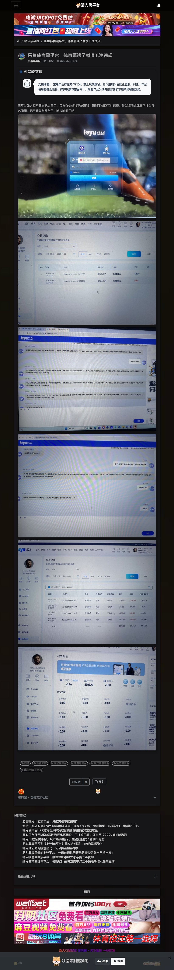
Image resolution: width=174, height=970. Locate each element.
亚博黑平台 (80, 763)
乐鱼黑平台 (34, 61)
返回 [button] (87, 891)
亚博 (26, 763)
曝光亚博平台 (101, 763)
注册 (104, 961)
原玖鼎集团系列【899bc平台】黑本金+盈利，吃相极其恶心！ (63, 843)
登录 (119, 961)
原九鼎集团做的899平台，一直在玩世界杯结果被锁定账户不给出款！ (68, 852)
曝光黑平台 (31, 41)
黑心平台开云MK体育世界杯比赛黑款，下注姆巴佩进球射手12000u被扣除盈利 (74, 834)
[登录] (158, 5)
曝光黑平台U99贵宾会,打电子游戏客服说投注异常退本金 (60, 830)
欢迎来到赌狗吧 (75, 961)
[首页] (18, 41)
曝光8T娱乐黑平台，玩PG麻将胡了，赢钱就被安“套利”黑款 (63, 839)
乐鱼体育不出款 (33, 769)
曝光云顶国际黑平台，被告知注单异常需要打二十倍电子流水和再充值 (68, 861)
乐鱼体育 (41, 763)
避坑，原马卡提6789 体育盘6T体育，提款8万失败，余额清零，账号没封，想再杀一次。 (81, 825)
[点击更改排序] (155, 876)
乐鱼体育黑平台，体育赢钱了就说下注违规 (72, 41)
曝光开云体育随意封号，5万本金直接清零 (50, 848)
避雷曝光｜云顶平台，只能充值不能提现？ (50, 821)
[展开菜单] (16, 5)
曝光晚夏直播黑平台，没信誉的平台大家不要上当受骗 (58, 857)
